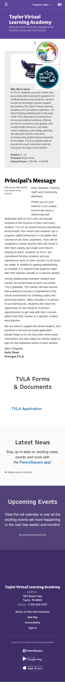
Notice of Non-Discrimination (33, 612)
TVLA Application (26, 408)
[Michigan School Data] (47, 77)
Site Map (33, 617)
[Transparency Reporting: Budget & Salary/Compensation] (47, 52)
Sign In (32, 628)
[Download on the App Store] (32, 667)
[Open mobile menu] (6, 4)
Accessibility (32, 622)
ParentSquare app (35, 462)
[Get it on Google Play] (32, 658)
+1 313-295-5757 (37, 604)
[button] (42, 4)
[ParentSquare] (32, 650)
